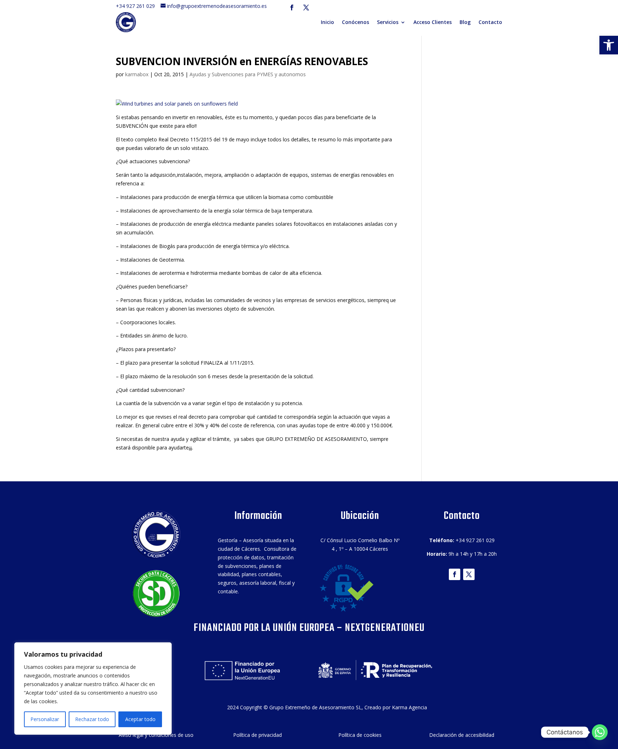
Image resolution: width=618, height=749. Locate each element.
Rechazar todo (92, 719)
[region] (93, 688)
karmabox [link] (136, 74)
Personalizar (44, 719)
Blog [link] (465, 22)
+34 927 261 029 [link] (137, 6)
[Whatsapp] (600, 732)
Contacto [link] (490, 22)
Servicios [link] (387, 22)
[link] (608, 45)
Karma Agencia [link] (409, 707)
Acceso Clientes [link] (432, 22)
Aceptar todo (140, 719)
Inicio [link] (327, 22)
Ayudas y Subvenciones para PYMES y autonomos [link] (248, 74)
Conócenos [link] (355, 22)
